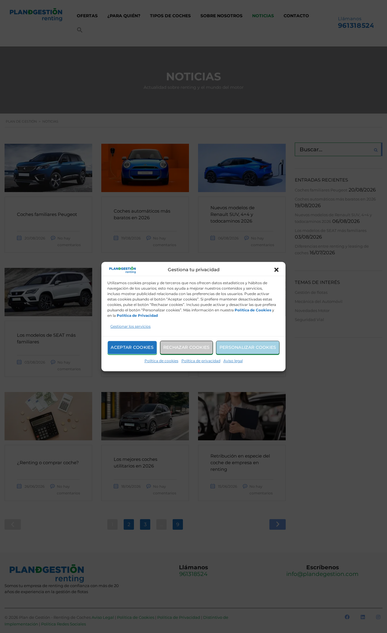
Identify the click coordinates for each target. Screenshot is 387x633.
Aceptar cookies (132, 347)
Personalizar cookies (248, 347)
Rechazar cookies (186, 347)
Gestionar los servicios (130, 326)
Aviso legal (233, 360)
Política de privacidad (200, 360)
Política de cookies (161, 360)
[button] (277, 270)
